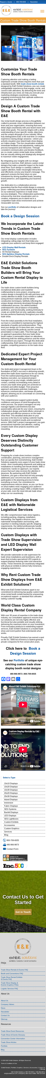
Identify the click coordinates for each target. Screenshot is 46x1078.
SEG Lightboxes (11, 819)
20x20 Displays (11, 793)
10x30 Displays (11, 790)
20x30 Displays (11, 796)
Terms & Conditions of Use (9, 1063)
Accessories (9, 825)
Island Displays (11, 799)
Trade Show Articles (8, 1042)
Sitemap (4, 1019)
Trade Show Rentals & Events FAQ (14, 970)
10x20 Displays (11, 787)
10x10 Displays (11, 783)
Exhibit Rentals (5, 1067)
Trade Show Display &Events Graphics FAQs (10, 984)
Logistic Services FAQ (9, 989)
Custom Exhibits (11, 822)
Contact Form (12, 849)
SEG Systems (8, 250)
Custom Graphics (11, 828)
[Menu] (42, 11)
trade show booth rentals (32, 84)
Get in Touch (23, 912)
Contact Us (5, 1015)
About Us (4, 1001)
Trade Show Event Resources (12, 1031)
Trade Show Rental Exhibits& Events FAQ (11, 978)
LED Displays (10, 816)
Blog (6, 835)
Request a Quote (6, 2)
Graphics (19, 1067)
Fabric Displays (11, 806)
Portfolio (19, 660)
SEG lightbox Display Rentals (16, 254)
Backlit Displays (11, 812)
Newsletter (34, 2)
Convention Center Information (13, 1039)
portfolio (12, 207)
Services (8, 832)
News (3, 1008)
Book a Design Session (20, 215)
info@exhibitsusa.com (10, 1073)
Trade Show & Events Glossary (13, 1035)
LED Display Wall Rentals (14, 247)
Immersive (8, 803)
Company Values (7, 1004)
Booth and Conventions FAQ (12, 973)
